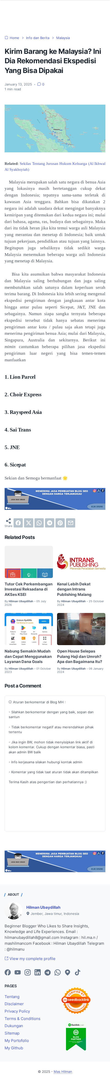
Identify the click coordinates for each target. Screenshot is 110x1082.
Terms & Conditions (22, 1018)
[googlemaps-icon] (67, 972)
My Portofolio (17, 1040)
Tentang (12, 996)
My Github (14, 1048)
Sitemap (12, 1033)
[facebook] (18, 522)
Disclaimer (14, 1004)
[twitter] (28, 522)
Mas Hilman (63, 1072)
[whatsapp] (39, 522)
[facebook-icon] (8, 972)
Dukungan (14, 1026)
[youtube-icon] (18, 972)
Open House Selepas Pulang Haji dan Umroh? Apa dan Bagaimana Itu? (79, 656)
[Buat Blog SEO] (55, 508)
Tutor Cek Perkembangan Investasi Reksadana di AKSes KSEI (28, 589)
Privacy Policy (17, 1011)
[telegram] (49, 522)
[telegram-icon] (48, 972)
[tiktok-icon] (77, 972)
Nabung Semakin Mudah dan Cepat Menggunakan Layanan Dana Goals (28, 656)
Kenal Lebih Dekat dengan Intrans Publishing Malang (74, 589)
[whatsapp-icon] (57, 972)
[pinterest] (60, 522)
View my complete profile (32, 958)
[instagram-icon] (28, 972)
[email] (70, 522)
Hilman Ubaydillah (43, 907)
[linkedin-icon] (38, 972)
